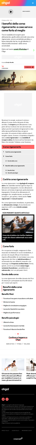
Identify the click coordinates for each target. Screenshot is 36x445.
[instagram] (3, 399)
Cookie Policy (15, 430)
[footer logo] (5, 389)
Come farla (8, 156)
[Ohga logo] (6, 3)
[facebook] (7, 399)
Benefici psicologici (13, 173)
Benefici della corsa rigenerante (15, 166)
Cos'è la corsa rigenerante (13, 152)
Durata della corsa (12, 161)
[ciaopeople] (18, 438)
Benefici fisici (11, 170)
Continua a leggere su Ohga (18, 338)
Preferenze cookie (27, 430)
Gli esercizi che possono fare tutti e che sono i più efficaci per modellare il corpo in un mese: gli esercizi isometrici (12, 376)
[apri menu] (32, 3)
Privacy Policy (5, 430)
